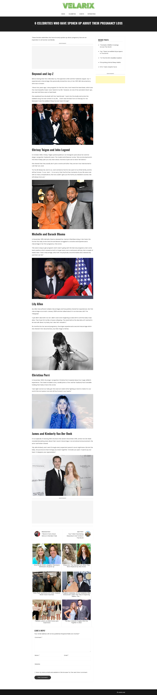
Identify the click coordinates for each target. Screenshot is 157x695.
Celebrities (72, 14)
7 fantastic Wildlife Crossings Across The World (109, 46)
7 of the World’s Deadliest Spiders (111, 58)
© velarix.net (121, 692)
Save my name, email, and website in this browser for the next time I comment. (62, 672)
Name (37, 655)
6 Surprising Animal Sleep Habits (110, 62)
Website (37, 664)
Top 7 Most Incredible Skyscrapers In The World (111, 52)
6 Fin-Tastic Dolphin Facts (108, 67)
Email (66, 655)
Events (81, 14)
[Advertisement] (62, 57)
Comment (38, 637)
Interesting (92, 14)
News (63, 14)
